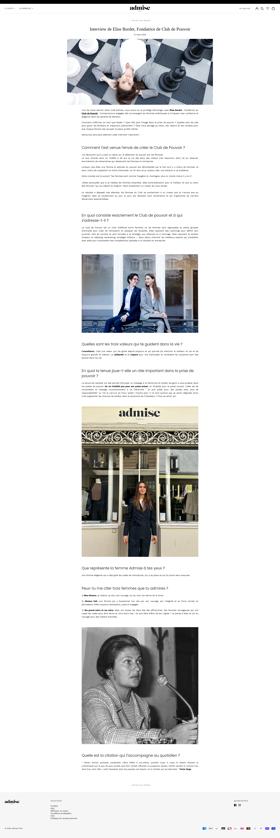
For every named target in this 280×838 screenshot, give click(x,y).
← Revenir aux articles (140, 20)
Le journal (244, 8)
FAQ (52, 808)
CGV (52, 816)
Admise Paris (17, 828)
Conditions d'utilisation (61, 813)
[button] (262, 8)
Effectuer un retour (59, 811)
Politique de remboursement (64, 818)
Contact (54, 806)
